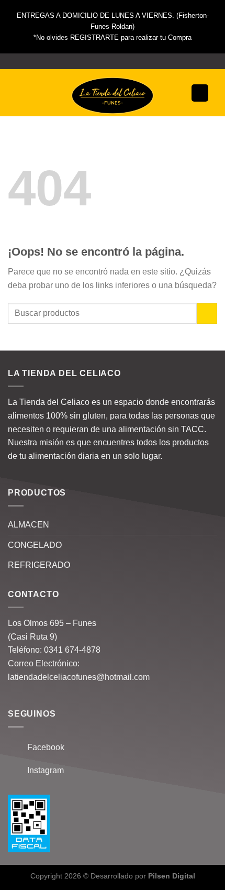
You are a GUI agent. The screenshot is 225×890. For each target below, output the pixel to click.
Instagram (42, 770)
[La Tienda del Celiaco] (112, 95)
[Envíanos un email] (122, 61)
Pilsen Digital (171, 876)
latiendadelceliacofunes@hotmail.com (79, 677)
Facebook (42, 747)
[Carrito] (200, 93)
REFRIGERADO (39, 565)
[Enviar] (207, 313)
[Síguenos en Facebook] (102, 61)
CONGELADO (35, 545)
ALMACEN (28, 524)
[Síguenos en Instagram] (112, 61)
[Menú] (22, 93)
